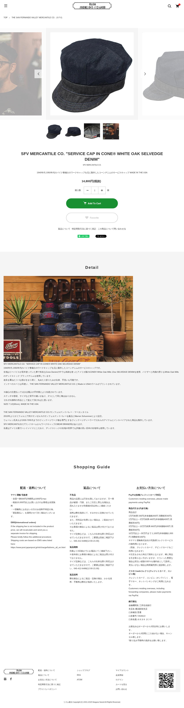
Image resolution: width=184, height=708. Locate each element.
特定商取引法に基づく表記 (84, 229)
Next (145, 74)
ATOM (79, 680)
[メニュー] (6, 5)
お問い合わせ (121, 689)
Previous (38, 74)
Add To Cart (94, 203)
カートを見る (121, 684)
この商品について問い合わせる (112, 229)
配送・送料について (46, 670)
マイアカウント (122, 670)
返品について (64, 229)
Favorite (94, 217)
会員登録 (119, 675)
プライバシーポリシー (47, 689)
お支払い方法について (47, 680)
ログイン (119, 680)
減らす (87, 190)
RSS (79, 675)
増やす (102, 190)
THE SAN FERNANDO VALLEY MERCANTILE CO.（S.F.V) (37, 17)
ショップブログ (83, 670)
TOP (5, 17)
